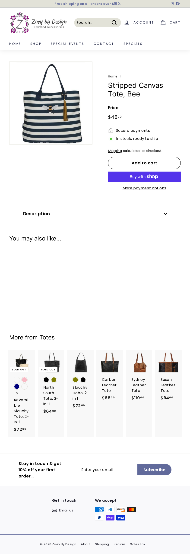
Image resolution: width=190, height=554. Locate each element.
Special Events (67, 43)
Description (36, 214)
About (85, 544)
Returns (120, 544)
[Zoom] (51, 103)
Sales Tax (137, 544)
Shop (35, 43)
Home (15, 43)
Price (113, 108)
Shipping (115, 151)
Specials (133, 43)
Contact (104, 43)
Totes (47, 337)
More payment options (144, 188)
